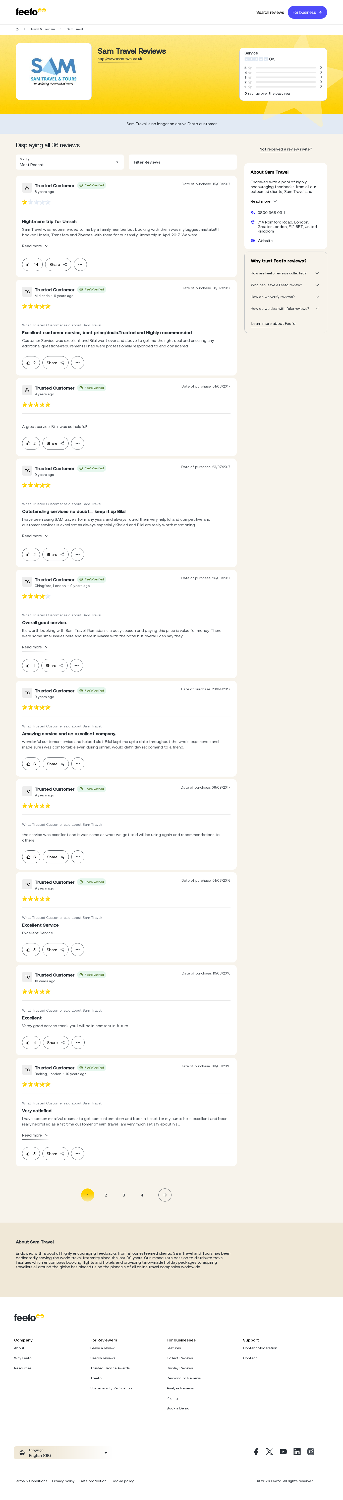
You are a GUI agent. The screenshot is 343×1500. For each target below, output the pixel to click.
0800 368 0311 (271, 212)
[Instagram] (310, 1453)
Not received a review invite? (286, 149)
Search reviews (270, 12)
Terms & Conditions (30, 1481)
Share (54, 264)
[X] (269, 1453)
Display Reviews (180, 1368)
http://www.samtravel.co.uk (120, 59)
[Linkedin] (297, 1453)
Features (174, 1348)
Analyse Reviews (180, 1388)
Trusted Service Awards (110, 1368)
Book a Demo (178, 1408)
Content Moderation (260, 1348)
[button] (70, 162)
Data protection (93, 1481)
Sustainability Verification (111, 1388)
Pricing (172, 1398)
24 (35, 264)
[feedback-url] (36, 202)
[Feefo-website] (31, 12)
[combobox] (70, 162)
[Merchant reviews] (53, 71)
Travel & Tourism (42, 29)
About (19, 1348)
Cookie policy (122, 1481)
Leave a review (102, 1348)
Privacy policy (63, 1481)
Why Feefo (23, 1358)
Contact (250, 1358)
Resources (22, 1368)
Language (36, 1450)
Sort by (25, 159)
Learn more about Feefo (273, 323)
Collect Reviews (180, 1358)
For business (304, 12)
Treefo (96, 1378)
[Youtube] (283, 1453)
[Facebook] (255, 1453)
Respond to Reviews (184, 1378)
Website (265, 240)
